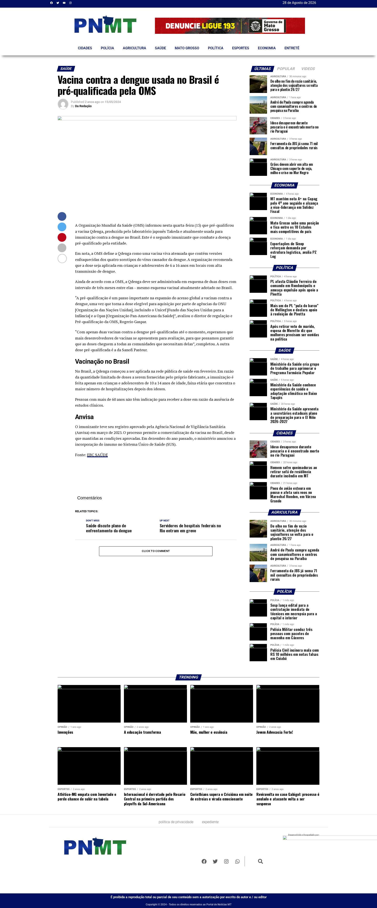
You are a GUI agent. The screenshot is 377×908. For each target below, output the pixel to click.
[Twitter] (215, 861)
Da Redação (83, 106)
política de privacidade (176, 822)
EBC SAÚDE (97, 454)
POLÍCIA (107, 48)
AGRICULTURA (134, 48)
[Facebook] (204, 861)
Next (299, 24)
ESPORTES (240, 48)
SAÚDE (160, 48)
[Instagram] (226, 861)
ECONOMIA (267, 48)
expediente (210, 822)
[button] (260, 861)
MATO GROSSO (187, 48)
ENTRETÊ (291, 48)
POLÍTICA (215, 48)
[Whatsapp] (237, 861)
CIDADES (85, 48)
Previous (160, 24)
